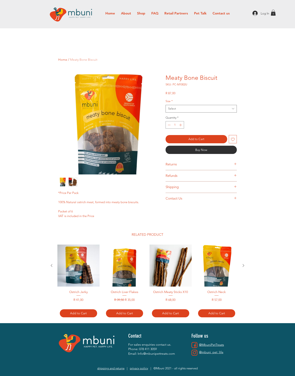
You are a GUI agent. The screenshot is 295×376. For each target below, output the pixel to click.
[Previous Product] (51, 265)
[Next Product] (243, 265)
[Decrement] (168, 124)
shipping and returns (110, 368)
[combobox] (201, 109)
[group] (147, 282)
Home (62, 59)
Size (169, 101)
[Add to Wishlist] (233, 139)
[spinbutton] (174, 124)
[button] (273, 13)
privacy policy (139, 368)
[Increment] (180, 124)
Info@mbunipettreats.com (156, 354)
